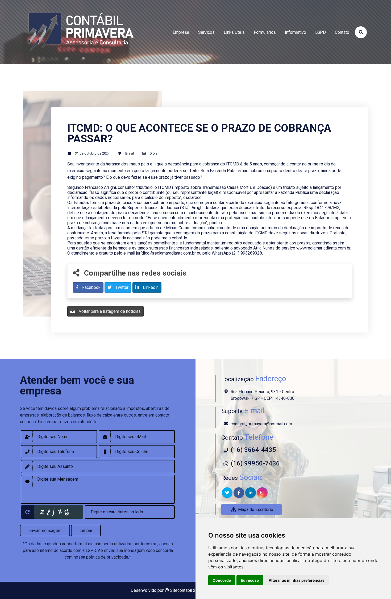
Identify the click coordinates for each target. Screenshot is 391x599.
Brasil (129, 153)
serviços (206, 32)
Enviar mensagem (44, 530)
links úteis (234, 32)
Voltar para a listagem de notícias (109, 311)
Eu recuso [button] (250, 580)
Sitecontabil (181, 590)
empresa (181, 32)
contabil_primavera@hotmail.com (261, 423)
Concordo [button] (222, 580)
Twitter (121, 287)
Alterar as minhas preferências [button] (297, 580)
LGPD (320, 32)
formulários (265, 32)
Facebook (91, 287)
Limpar (86, 530)
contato (342, 32)
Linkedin (150, 287)
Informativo (295, 32)
